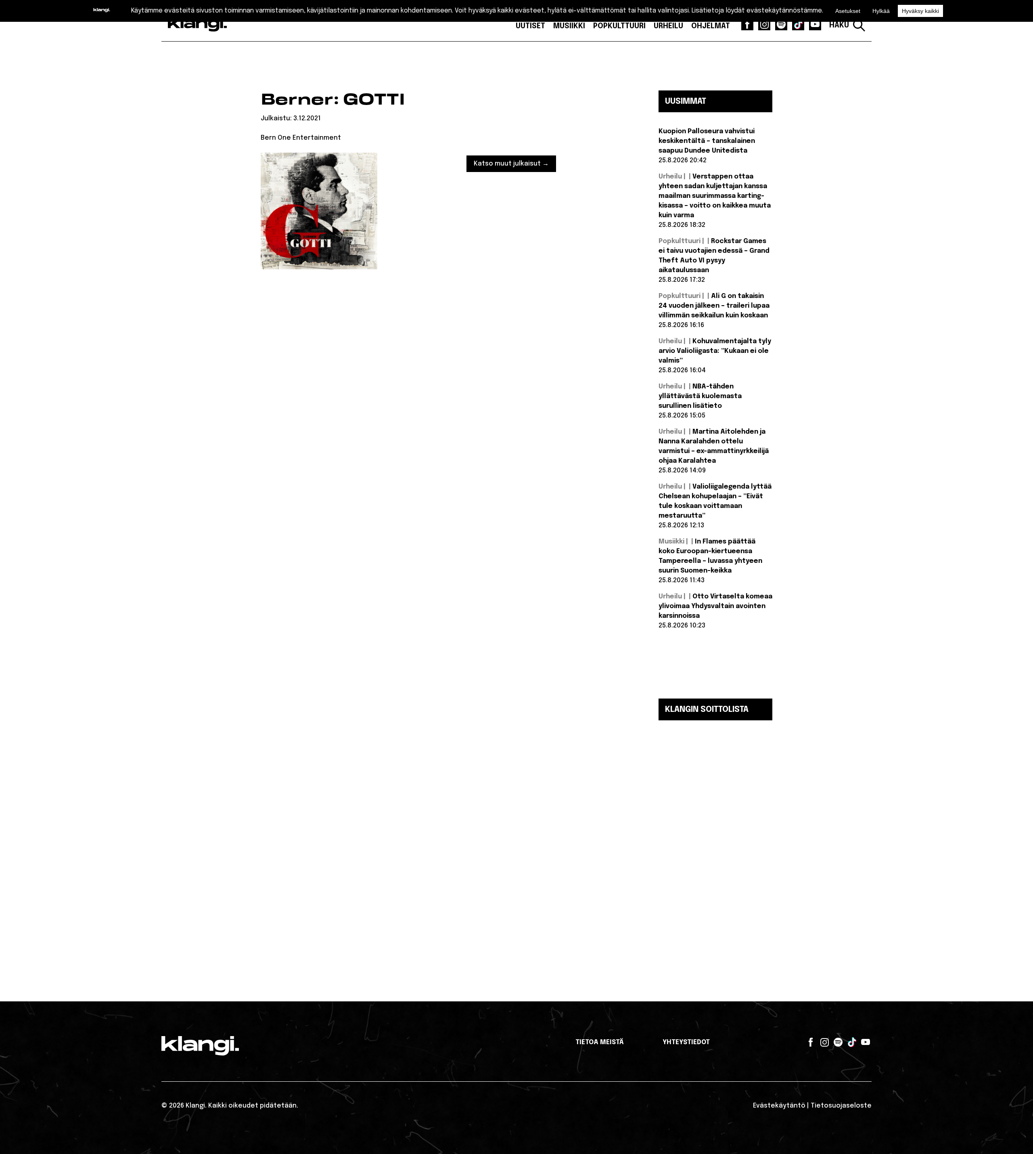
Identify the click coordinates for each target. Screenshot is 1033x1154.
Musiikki (569, 26)
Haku (839, 25)
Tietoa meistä (599, 1042)
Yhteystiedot (686, 1042)
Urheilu (668, 26)
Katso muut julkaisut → (511, 163)
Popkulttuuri (619, 26)
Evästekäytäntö (779, 1105)
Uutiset (530, 26)
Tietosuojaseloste (841, 1105)
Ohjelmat (710, 26)
